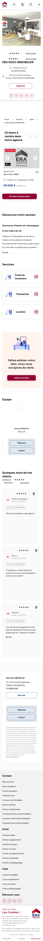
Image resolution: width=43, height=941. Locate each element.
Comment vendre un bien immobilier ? (16, 818)
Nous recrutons (8, 781)
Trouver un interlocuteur (11, 809)
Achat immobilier (8, 835)
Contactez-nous (8, 795)
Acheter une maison (9, 844)
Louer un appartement (10, 879)
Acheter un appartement (11, 839)
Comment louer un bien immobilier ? (15, 823)
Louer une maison (9, 884)
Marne (32, 119)
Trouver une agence (9, 791)
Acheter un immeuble (10, 858)
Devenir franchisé (8, 804)
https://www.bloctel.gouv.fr (12, 756)
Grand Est (19, 119)
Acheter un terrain (9, 849)
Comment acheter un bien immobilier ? (16, 814)
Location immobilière (10, 875)
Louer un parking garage (11, 888)
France (7, 119)
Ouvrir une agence (9, 786)
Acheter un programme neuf (13, 853)
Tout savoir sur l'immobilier (12, 800)
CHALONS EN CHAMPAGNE (14, 123)
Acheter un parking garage (12, 862)
